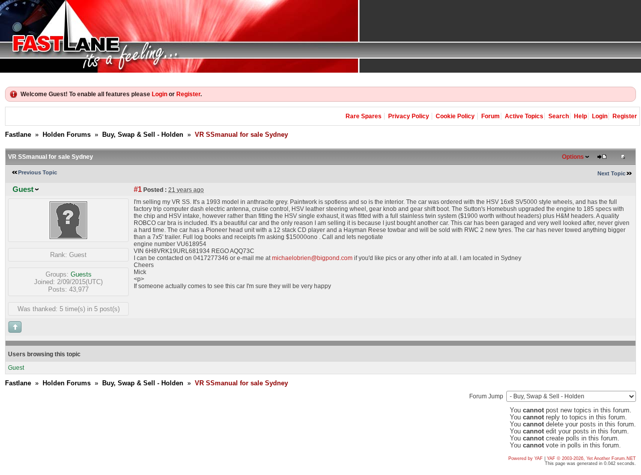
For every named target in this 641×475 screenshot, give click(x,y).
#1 (138, 189)
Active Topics (524, 116)
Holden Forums (67, 134)
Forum (490, 116)
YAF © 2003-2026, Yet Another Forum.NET (591, 458)
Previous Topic (37, 172)
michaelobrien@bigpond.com (312, 258)
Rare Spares (364, 116)
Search (558, 116)
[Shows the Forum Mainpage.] (320, 36)
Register (188, 94)
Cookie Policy (455, 116)
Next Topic (611, 173)
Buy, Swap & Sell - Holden (142, 134)
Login (159, 94)
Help (580, 116)
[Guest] (68, 237)
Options (573, 156)
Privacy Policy (408, 116)
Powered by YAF (525, 458)
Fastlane (18, 134)
